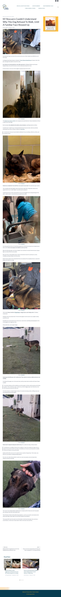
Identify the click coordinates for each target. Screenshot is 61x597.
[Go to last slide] (5, 569)
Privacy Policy (29, 591)
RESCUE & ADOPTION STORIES (23, 5)
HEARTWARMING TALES (48, 5)
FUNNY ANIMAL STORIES (30, 8)
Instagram (23, 118)
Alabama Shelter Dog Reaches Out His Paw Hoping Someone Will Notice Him (11, 549)
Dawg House (17, 312)
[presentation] (12, 563)
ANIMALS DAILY (41, 8)
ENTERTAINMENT (36, 5)
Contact (37, 591)
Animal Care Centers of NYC (9, 120)
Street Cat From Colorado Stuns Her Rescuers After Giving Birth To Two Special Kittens (31, 549)
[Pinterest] (57, 1)
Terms (34, 591)
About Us (24, 591)
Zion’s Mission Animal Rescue (25, 60)
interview (23, 129)
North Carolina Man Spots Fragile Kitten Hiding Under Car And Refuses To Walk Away (30, 572)
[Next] (37, 569)
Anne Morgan (6, 27)
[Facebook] (55, 1)
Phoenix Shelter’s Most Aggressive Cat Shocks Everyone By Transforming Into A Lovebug (11, 572)
